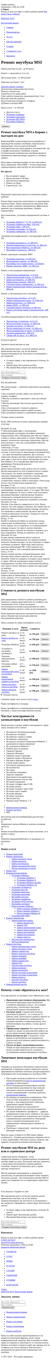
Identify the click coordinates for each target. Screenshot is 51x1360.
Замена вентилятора (26, 932)
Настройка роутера (20, 897)
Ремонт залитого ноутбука (23, 953)
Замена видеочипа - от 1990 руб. (20, 303)
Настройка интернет (21, 904)
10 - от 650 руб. (35, 222)
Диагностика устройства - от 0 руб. (22, 321)
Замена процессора (25, 923)
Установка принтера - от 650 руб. (21, 259)
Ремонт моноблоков (15, 1326)
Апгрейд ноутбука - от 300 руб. (20, 326)
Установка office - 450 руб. (18, 227)
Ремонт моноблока (14, 856)
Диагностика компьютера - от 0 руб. (22, 275)
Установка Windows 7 (26, 878)
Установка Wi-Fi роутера (22, 901)
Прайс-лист (11, 871)
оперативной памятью (16, 1095)
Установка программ (21, 894)
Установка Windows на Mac (29, 882)
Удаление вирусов (20, 890)
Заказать (5, 126)
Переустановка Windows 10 (29, 909)
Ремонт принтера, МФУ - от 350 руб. (22, 266)
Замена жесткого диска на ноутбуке (9, 685)
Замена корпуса (24, 937)
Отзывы (9, 46)
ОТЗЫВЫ (10, 1280)
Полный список (10, 695)
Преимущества (13, 32)
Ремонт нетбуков (13, 1331)
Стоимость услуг (13, 51)
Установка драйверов (21, 899)
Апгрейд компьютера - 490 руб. (20, 333)
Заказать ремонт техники (12, 87)
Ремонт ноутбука (13, 944)
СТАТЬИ (10, 1270)
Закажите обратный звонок (13, 1247)
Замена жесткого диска (22, 859)
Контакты (10, 56)
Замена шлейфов (19, 958)
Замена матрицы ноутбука (8, 691)
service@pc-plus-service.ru (12, 1242)
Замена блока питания (27, 930)
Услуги (9, 37)
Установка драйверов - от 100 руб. (21, 231)
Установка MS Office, (15, 119)
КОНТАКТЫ (12, 1285)
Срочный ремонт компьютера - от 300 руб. (25, 284)
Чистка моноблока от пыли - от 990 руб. (24, 328)
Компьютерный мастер (16, 984)
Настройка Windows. (15, 122)
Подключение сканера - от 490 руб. (22, 261)
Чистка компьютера (20, 942)
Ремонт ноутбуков (14, 1322)
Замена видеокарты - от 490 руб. (20, 280)
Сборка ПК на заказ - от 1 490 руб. (21, 335)
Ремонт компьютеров (15, 1317)
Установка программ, (15, 117)
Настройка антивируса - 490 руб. (21, 250)
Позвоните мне (8, 1308)
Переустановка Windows (22, 906)
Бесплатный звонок (10, 23)
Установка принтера (21, 892)
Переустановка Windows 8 (28, 913)
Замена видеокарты (20, 863)
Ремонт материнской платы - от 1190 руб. (24, 300)
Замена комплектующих (22, 920)
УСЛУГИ (10, 1266)
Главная (9, 27)
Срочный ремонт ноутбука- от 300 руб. (23, 307)
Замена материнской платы (24, 866)
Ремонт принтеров (14, 854)
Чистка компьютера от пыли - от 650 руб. (24, 331)
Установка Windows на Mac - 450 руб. (23, 224)
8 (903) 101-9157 (8, 1240)
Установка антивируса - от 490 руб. (22, 243)
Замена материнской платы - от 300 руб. (24, 277)
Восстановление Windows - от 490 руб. (23, 247)
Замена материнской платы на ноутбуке (10, 671)
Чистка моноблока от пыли (24, 868)
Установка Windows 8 (26, 880)
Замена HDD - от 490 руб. (17, 305)
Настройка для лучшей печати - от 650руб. (25, 263)
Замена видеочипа (20, 970)
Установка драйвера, (15, 114)
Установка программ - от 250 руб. (21, 229)
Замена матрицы (19, 861)
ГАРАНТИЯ (11, 1275)
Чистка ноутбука (19, 982)
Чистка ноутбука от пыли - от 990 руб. (23, 323)
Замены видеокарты (26, 935)
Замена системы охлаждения (24, 975)
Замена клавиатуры (20, 951)
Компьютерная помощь (16, 873)
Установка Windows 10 (27, 885)
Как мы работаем (14, 42)
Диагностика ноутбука (22, 965)
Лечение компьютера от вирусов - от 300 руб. (26, 245)
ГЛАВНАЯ (11, 1252)
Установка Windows (15, 222)
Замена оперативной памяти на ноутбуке (10, 679)
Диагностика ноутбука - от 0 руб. (21, 298)
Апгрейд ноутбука (20, 980)
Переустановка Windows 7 (28, 911)
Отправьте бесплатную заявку (14, 378)
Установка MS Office (21, 916)
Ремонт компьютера (15, 918)
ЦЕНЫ (9, 1261)
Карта (4, 1289)
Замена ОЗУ (22, 925)
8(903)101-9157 (8, 1292)
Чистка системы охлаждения (24, 972)
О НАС (9, 1256)
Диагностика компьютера (23, 939)
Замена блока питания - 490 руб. (20, 282)
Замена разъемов (19, 956)
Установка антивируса (22, 887)
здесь (35, 699)
